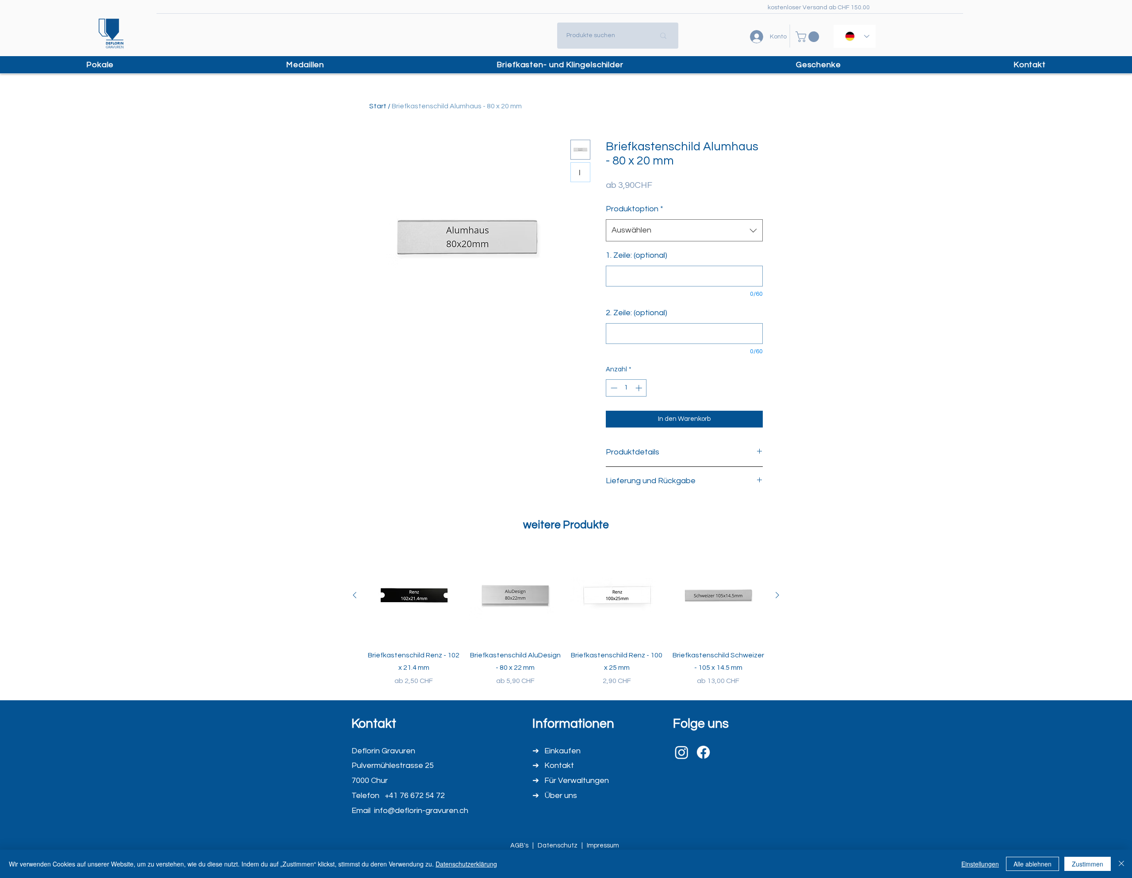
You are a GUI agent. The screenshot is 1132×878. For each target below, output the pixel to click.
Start (377, 106)
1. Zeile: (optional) (636, 255)
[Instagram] (681, 752)
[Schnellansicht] (413, 595)
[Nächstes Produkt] (777, 595)
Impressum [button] (604, 845)
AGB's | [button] (524, 845)
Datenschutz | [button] (562, 845)
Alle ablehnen (1032, 863)
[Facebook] (703, 752)
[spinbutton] (626, 388)
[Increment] (640, 388)
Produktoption (634, 209)
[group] (566, 618)
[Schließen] (1121, 864)
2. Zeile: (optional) (636, 313)
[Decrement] (613, 388)
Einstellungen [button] (980, 863)
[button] (808, 36)
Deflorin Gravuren (383, 751)
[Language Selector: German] (855, 36)
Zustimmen (1087, 863)
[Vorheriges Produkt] (354, 595)
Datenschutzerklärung (466, 863)
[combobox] (684, 230)
